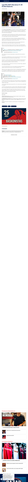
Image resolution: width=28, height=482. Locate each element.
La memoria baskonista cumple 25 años (11, 427)
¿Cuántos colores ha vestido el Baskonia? (11, 460)
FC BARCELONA (5, 106)
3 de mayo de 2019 (15, 52)
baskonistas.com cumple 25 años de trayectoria (13, 430)
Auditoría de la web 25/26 (10, 435)
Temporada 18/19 (14, 106)
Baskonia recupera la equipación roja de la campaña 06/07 (15, 463)
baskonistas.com (6, 1)
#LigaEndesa (21, 49)
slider (9, 106)
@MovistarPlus (10, 50)
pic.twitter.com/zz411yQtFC (17, 50)
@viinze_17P (5, 49)
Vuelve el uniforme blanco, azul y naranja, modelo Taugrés (15, 468)
